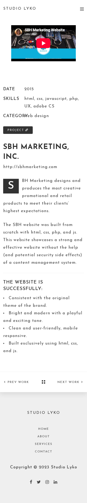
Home (43, 429)
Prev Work (18, 382)
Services (43, 444)
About (43, 436)
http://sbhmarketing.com (30, 167)
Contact (43, 451)
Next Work (68, 382)
